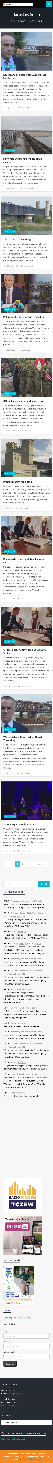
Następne (41, 864)
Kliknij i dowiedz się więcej (13, 1439)
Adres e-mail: (9, 1352)
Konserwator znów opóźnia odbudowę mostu (23, 561)
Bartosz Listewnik (23, 108)
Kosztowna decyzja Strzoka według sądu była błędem (24, 76)
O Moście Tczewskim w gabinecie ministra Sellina (25, 651)
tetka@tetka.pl (14, 1393)
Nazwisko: (7, 1342)
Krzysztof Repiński (24, 686)
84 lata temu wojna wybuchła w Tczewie (24, 401)
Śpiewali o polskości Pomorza (18, 824)
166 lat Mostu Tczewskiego (17, 239)
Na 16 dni (26, 1317)
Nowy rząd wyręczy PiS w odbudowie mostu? (22, 160)
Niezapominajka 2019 (21, 989)
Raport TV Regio (18, 931)
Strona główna (18, 21)
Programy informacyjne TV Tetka (26, 901)
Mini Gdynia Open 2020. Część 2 (26, 943)
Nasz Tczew (10, 67)
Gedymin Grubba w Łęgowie (24, 1007)
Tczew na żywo (18, 1023)
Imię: (5, 1331)
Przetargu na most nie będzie (18, 481)
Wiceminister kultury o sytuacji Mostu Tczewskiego (23, 739)
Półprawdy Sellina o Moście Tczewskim (23, 316)
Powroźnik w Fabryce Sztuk (24, 1074)
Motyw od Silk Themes (29, 1459)
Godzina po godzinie (12, 1317)
